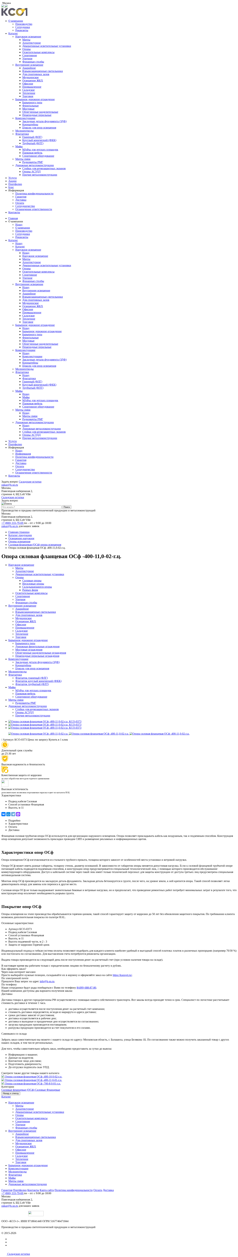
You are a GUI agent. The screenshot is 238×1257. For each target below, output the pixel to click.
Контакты (14, 212)
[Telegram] (13, 814)
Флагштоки (22, 133)
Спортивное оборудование (38, 155)
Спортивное (29, 55)
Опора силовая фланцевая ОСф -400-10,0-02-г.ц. (33, 1076)
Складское (28, 89)
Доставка (20, 199)
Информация (23, 453)
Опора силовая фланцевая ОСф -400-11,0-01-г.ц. (33, 1080)
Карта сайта (47, 1190)
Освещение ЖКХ (32, 80)
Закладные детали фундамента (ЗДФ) (44, 121)
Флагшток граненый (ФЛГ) (31, 677)
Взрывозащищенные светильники (42, 71)
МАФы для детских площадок (40, 149)
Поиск (67, 507)
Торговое (27, 96)
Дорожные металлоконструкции (34, 165)
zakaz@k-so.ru (9, 484)
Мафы (19, 146)
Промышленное (31, 86)
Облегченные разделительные (40, 111)
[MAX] (18, 814)
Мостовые (28, 108)
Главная (13, 218)
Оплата (19, 202)
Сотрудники (22, 27)
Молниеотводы (24, 130)
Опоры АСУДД (31, 171)
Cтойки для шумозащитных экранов (44, 168)
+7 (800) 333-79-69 (12, 522)
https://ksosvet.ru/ (122, 975)
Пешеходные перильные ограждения (37, 655)
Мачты (26, 39)
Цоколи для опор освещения (39, 127)
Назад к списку (11, 1093)
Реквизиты (21, 30)
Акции (12, 180)
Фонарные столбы (33, 61)
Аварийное (29, 67)
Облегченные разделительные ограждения (40, 652)
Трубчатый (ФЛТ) (32, 143)
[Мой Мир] (8, 814)
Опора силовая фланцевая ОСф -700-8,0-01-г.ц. (33, 1083)
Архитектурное (31, 42)
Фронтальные (30, 105)
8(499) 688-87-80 (86, 987)
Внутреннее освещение (29, 64)
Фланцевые (53, 1089)
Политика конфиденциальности (34, 193)
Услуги (12, 177)
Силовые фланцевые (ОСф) (18, 1089)
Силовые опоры (31, 580)
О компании (15, 20)
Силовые (41, 1089)
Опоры (26, 49)
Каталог (13, 33)
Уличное (27, 58)
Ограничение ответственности (33, 209)
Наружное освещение (28, 36)
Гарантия (20, 196)
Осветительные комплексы (38, 52)
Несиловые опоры (33, 583)
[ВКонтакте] (3, 814)
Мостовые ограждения (28, 649)
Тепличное (28, 93)
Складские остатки (30, 481)
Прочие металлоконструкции (39, 174)
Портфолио (15, 184)
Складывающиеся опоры (37, 586)
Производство (23, 23)
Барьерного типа (32, 102)
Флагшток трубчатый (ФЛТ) (32, 684)
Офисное (27, 83)
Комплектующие (25, 118)
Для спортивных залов (35, 74)
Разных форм (30, 589)
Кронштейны (30, 124)
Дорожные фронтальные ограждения (37, 646)
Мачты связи (22, 158)
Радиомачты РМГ (32, 162)
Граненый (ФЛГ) (32, 137)
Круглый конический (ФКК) (39, 140)
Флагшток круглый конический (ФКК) (38, 681)
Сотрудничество (25, 206)
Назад (18, 224)
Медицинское (30, 77)
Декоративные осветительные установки (46, 45)
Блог (11, 187)
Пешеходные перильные (36, 115)
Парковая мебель (32, 152)
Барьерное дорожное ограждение (35, 99)
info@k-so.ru (47, 981)
